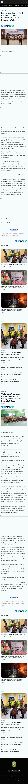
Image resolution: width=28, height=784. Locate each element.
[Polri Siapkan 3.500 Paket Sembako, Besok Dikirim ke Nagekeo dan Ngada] (14, 256)
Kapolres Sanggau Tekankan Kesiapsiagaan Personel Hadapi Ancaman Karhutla (11, 380)
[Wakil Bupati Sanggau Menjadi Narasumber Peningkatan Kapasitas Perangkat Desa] (14, 417)
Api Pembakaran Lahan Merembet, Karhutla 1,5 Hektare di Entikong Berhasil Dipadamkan (12, 310)
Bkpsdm (17, 5)
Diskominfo (4, 10)
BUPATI (3, 601)
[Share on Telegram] (10, 26)
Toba (17, 235)
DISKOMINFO (14, 229)
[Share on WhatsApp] (12, 26)
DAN (10, 233)
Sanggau (22, 603)
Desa (7, 601)
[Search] (26, 2)
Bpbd (22, 5)
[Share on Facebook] (2, 26)
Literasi (3, 235)
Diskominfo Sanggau (16, 780)
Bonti (3, 233)
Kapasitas (18, 601)
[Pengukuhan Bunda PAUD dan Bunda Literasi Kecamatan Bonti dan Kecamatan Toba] (14, 37)
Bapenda (4, 5)
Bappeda (11, 5)
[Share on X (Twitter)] (5, 26)
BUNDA (7, 233)
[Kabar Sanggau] (14, 2)
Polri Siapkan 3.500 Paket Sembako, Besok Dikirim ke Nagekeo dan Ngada (13, 265)
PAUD (7, 235)
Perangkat (17, 603)
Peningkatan (10, 603)
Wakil (3, 605)
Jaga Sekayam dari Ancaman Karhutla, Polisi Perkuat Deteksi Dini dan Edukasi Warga (12, 373)
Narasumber (4, 603)
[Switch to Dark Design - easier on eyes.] (24, 2)
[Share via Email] (7, 26)
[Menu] (2, 2)
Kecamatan (21, 233)
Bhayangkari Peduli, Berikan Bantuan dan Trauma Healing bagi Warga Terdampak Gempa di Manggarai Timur (13, 288)
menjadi (23, 601)
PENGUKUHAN (12, 235)
